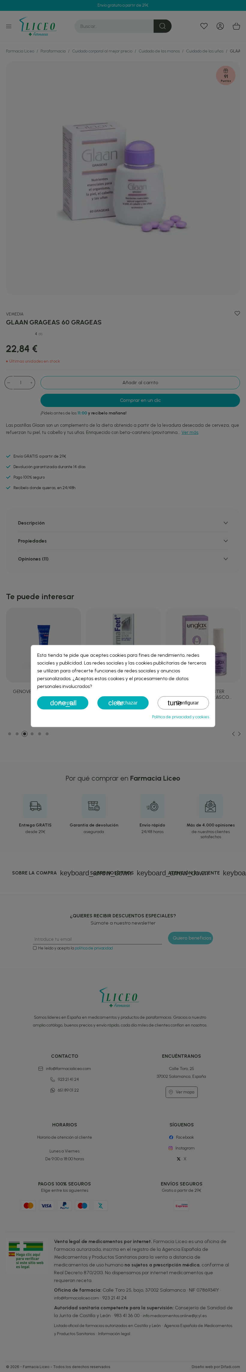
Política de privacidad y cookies (180, 716)
